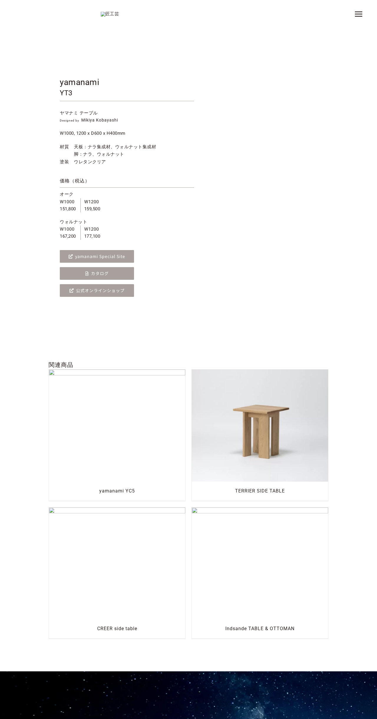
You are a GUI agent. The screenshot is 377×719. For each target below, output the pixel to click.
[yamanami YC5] (117, 373)
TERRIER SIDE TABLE (260, 491)
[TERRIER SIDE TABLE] (260, 373)
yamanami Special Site (100, 256)
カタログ (100, 273)
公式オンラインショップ (100, 290)
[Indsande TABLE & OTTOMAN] (260, 511)
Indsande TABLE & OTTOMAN (260, 628)
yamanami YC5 (117, 491)
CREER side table (117, 628)
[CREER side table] (117, 511)
